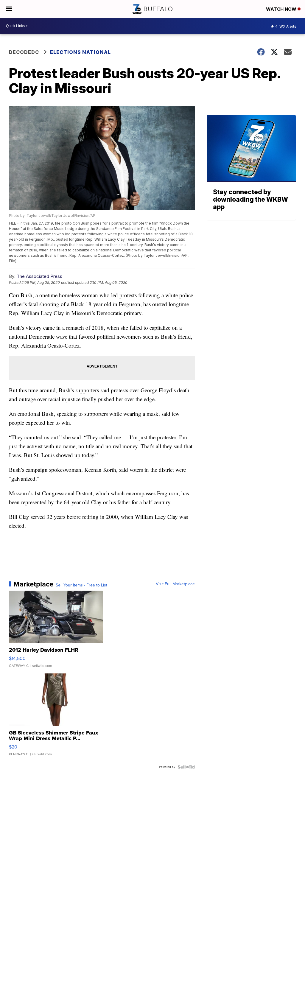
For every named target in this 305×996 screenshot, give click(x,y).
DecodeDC (24, 52)
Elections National (80, 52)
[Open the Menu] (9, 9)
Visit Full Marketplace (175, 584)
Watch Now (282, 9)
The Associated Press (39, 276)
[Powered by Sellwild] (186, 767)
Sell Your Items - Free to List (81, 585)
